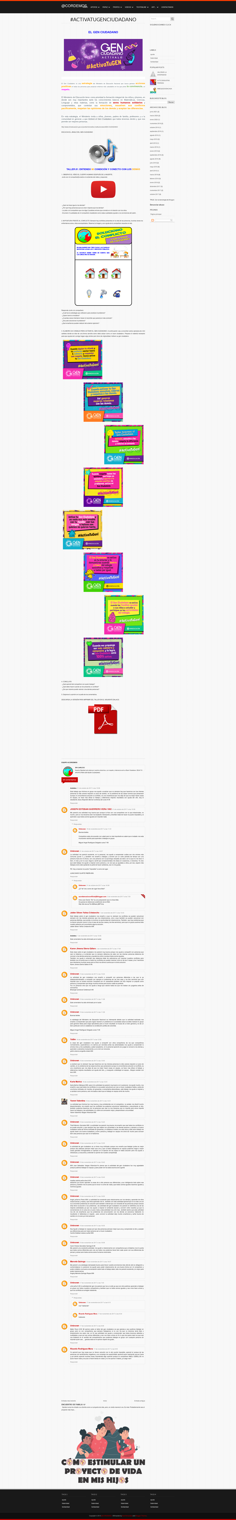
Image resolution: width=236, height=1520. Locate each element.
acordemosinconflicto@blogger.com (92, 896)
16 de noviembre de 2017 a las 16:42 (92, 1162)
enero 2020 (154, 119)
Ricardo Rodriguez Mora (88, 1313)
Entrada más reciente (68, 1401)
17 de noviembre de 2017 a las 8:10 (99, 1302)
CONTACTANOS (167, 7)
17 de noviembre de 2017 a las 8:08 (92, 1326)
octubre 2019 (154, 127)
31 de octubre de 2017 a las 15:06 (88, 788)
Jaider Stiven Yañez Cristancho (84, 912)
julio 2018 (153, 163)
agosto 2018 (154, 159)
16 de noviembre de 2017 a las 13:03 (92, 1061)
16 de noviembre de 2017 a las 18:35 (92, 1225)
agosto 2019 (154, 135)
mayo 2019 (153, 139)
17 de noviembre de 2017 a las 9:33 (106, 1349)
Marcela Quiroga (77, 1261)
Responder (74, 803)
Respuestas (78, 824)
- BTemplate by (121, 1516)
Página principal (155, 214)
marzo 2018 (154, 174)
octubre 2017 (154, 194)
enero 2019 (154, 151)
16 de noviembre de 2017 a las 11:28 (92, 1012)
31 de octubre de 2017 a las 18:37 (91, 851)
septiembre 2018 (155, 155)
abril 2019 (153, 143)
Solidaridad (154, 62)
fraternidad (154, 58)
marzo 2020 (154, 115)
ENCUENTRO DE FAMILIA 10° (73, 1404)
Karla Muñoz (76, 1081)
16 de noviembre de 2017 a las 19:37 (98, 1261)
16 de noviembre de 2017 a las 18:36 (92, 1242)
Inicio (105, 1401)
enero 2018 (154, 182)
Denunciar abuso (157, 204)
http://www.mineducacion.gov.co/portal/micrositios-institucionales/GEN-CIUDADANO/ (89, 127)
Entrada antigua (139, 1401)
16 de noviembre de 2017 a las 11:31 (99, 829)
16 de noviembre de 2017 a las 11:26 (92, 999)
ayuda (152, 54)
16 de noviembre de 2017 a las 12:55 (88, 1039)
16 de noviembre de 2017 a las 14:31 (98, 1101)
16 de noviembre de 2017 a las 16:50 (92, 1196)
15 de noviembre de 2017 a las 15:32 (92, 974)
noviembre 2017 (155, 190)
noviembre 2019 (155, 123)
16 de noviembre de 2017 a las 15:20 (92, 1122)
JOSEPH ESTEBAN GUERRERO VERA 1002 (91, 809)
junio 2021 (153, 112)
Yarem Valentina (77, 1100)
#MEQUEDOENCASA (164, 89)
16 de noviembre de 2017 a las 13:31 (95, 1082)
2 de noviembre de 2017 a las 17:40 (109, 949)
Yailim (73, 1039)
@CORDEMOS (74, 5)
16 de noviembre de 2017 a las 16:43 (92, 1177)
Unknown (82, 829)
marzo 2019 (154, 147)
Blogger (171, 200)
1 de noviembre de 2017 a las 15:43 (112, 913)
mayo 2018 (153, 167)
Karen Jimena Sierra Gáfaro (83, 948)
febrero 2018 (154, 178)
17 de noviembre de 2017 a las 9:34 (110, 1314)
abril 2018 (153, 171)
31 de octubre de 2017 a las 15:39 (123, 809)
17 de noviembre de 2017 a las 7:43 (92, 1283)
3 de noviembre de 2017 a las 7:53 (118, 896)
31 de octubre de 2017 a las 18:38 (98, 885)
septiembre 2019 (155, 131)
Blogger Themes (141, 1516)
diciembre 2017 (155, 186)
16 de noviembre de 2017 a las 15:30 (92, 1143)
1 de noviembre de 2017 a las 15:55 (89, 936)
